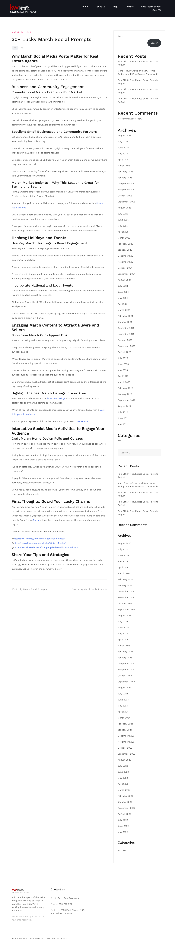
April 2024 (123, 304)
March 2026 (124, 165)
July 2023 (123, 358)
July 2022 (123, 412)
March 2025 (124, 237)
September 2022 (126, 400)
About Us (100, 6)
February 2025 (125, 244)
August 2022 (124, 406)
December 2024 (126, 256)
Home (84, 6)
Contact (129, 6)
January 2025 (125, 250)
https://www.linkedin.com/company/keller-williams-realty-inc (46, 547)
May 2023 (123, 370)
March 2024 (124, 310)
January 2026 (125, 177)
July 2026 (123, 141)
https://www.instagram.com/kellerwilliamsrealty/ (40, 538)
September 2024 (126, 274)
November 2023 (126, 334)
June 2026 (123, 147)
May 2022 (123, 424)
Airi (53, 939)
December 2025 (126, 183)
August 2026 (124, 135)
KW (15, 48)
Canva (35, 520)
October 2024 (125, 268)
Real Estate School (151, 6)
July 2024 (123, 286)
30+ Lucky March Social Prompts (29, 589)
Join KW (156, 10)
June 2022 (123, 418)
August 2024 (124, 280)
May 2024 (123, 298)
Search (121, 36)
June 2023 (123, 364)
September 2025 (126, 201)
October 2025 (125, 195)
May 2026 (123, 153)
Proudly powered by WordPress (27, 939)
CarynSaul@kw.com (68, 898)
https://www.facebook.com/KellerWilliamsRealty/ (40, 543)
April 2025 (123, 231)
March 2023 (124, 382)
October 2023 (125, 340)
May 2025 (123, 225)
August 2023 (124, 352)
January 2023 (125, 394)
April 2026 (123, 159)
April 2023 (123, 376)
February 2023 (125, 388)
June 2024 (123, 292)
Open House (81, 421)
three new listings (55, 398)
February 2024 (125, 316)
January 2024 (125, 322)
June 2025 (123, 219)
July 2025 (123, 213)
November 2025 (126, 189)
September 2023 (126, 346)
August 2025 (124, 207)
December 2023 (126, 328)
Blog (115, 6)
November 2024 (126, 262)
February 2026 (125, 171)
